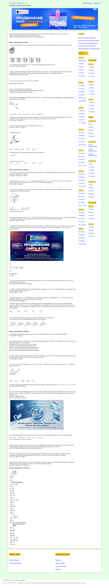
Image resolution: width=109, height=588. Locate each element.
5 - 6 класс (91, 70)
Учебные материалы (15, 563)
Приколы (58, 569)
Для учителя (82, 60)
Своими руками (87, 3)
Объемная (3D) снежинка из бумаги (89, 40)
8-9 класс (81, 73)
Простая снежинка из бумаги (87, 37)
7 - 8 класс (91, 73)
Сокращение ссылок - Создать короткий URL (14, 580)
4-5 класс (81, 66)
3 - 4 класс (91, 67)
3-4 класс (91, 127)
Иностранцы (82, 101)
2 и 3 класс (82, 85)
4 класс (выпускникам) (92, 145)
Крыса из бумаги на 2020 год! (87, 46)
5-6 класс (91, 130)
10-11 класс (82, 76)
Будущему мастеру (60, 566)
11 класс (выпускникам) (92, 154)
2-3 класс (81, 63)
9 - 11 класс (91, 76)
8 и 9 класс (82, 94)
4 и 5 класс (82, 88)
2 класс (90, 124)
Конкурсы (97, 3)
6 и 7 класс (82, 91)
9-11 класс (91, 218)
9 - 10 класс (91, 176)
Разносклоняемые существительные (89, 48)
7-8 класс (91, 133)
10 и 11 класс (82, 98)
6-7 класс (81, 69)
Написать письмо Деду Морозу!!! (88, 43)
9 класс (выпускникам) (92, 150)
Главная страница (14, 560)
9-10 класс (91, 136)
